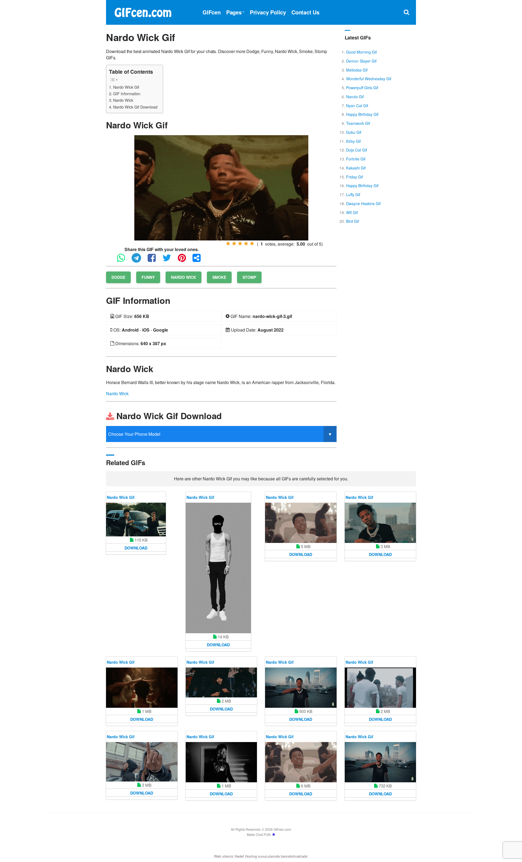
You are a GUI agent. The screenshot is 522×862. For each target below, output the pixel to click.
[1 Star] (228, 243)
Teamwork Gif (358, 123)
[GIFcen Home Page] (143, 11)
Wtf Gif (352, 212)
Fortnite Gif (355, 159)
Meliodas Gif (357, 70)
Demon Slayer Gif (361, 61)
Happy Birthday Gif (362, 114)
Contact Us (305, 12)
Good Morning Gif (361, 52)
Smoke (219, 277)
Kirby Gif (353, 141)
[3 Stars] (240, 243)
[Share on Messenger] (199, 260)
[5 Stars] (252, 243)
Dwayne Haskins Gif (363, 203)
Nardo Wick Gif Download (135, 107)
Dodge (118, 277)
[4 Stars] (246, 243)
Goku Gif (353, 132)
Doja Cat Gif (356, 150)
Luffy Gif (353, 194)
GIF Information (126, 93)
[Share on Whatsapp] (123, 260)
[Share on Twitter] (169, 260)
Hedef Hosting (246, 856)
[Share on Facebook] (154, 260)
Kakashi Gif (356, 168)
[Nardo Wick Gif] (221, 187)
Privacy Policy (268, 12)
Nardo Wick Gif (126, 87)
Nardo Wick (123, 100)
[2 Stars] (234, 243)
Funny (148, 277)
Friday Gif (354, 177)
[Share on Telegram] (139, 260)
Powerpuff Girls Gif (362, 87)
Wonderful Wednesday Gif (368, 78)
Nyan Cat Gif (357, 105)
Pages (234, 12)
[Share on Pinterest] (184, 260)
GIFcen (212, 12)
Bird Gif (352, 221)
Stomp (249, 277)
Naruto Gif (355, 96)
